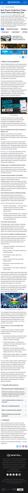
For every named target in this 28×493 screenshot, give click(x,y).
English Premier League (12, 29)
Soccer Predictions (5, 15)
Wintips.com (5, 151)
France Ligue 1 (5, 32)
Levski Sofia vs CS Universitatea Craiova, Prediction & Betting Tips (18, 38)
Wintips (2, 7)
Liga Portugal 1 (15, 32)
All (2, 29)
